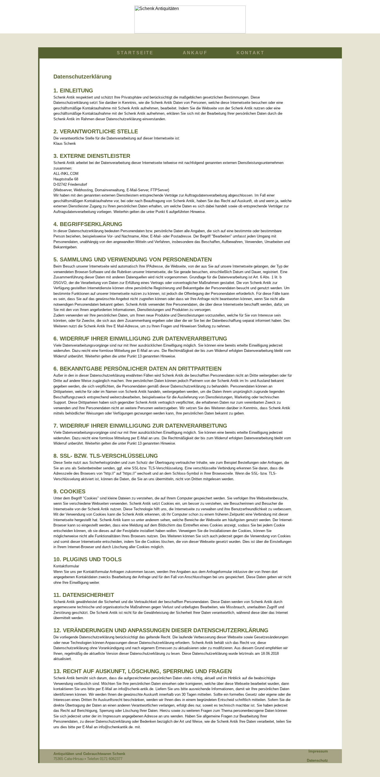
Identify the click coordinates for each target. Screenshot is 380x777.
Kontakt (250, 52)
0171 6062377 (111, 759)
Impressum (318, 751)
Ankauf (195, 52)
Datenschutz (317, 760)
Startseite (135, 52)
